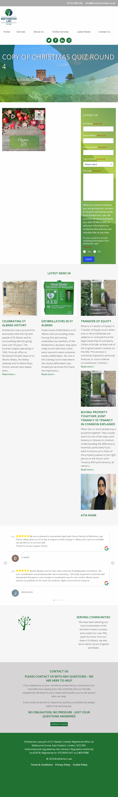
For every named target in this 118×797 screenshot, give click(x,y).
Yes (89, 251)
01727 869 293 (74, 3)
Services (21, 31)
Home (6, 31)
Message (92, 170)
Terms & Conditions (42, 764)
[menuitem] (7, 31)
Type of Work (94, 159)
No (99, 251)
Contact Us (104, 31)
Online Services (60, 31)
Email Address (94, 135)
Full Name (92, 123)
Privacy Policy (62, 764)
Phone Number (95, 147)
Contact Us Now (59, 724)
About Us (39, 31)
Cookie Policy (80, 764)
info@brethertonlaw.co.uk (100, 3)
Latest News (84, 31)
